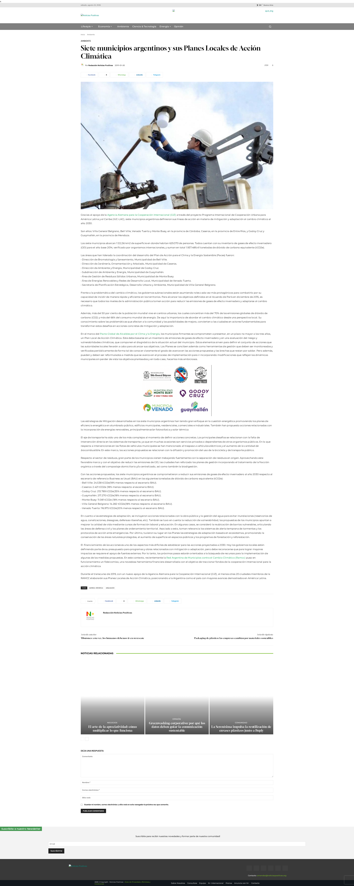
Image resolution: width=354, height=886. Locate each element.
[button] (270, 26)
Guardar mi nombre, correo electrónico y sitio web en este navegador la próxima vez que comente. (126, 805)
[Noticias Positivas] (107, 15)
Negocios (112, 723)
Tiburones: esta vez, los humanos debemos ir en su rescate (112, 638)
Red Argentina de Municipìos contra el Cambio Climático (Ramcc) (205, 557)
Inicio (83, 35)
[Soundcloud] (270, 868)
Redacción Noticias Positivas (100, 65)
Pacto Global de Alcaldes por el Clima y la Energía (130, 333)
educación (110, 588)
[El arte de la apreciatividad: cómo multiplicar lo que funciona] (113, 696)
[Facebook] (249, 868)
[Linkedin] (263, 868)
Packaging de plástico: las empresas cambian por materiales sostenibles (233, 638)
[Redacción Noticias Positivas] (83, 65)
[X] (278, 868)
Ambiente (91, 35)
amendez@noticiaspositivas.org (271, 875)
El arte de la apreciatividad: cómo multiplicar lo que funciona (112, 728)
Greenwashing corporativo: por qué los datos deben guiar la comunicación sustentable (177, 726)
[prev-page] (82, 739)
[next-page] (87, 739)
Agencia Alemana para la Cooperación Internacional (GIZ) (142, 214)
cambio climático (96, 588)
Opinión (176, 719)
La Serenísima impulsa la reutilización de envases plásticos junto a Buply (241, 728)
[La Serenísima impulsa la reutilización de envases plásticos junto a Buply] (241, 696)
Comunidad (241, 723)
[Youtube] (285, 868)
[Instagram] (256, 868)
